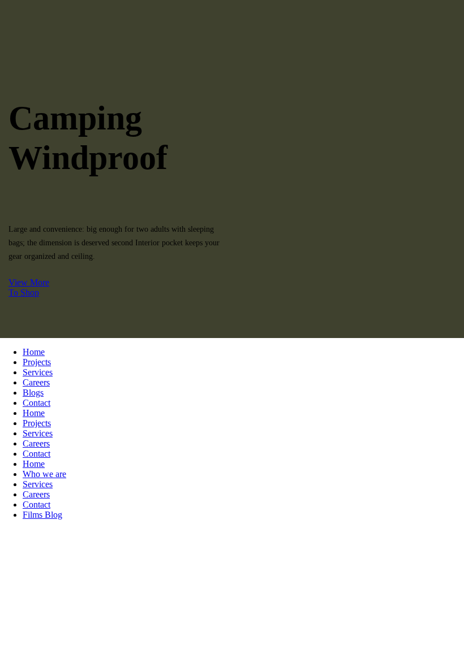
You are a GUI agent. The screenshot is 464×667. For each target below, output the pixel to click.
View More (28, 282)
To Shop (23, 292)
